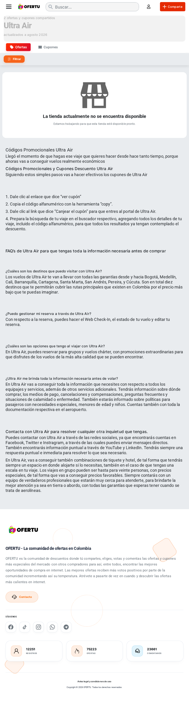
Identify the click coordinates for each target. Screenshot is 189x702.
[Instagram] (38, 627)
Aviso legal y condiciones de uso (94, 681)
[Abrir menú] (9, 7)
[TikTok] (24, 627)
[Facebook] (11, 627)
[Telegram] (66, 627)
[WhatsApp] (52, 627)
